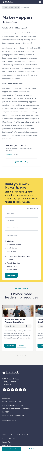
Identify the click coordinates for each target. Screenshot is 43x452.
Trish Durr (9, 155)
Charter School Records (11, 402)
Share (32, 449)
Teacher (10, 260)
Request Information (12, 449)
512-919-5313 (7, 384)
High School (11, 251)
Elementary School (14, 244)
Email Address (12, 228)
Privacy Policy (7, 442)
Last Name (10, 220)
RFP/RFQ (6, 412)
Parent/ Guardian (13, 263)
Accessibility (6, 445)
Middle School (12, 248)
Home (5, 7)
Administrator (12, 266)
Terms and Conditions (9, 439)
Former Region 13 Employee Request (16, 409)
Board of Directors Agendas (13, 415)
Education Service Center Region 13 (7, 2)
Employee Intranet (9, 420)
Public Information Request (12, 405)
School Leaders (14, 7)
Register (22, 345)
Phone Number (11, 235)
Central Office (12, 270)
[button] (39, 2)
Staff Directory (21, 162)
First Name (10, 213)
